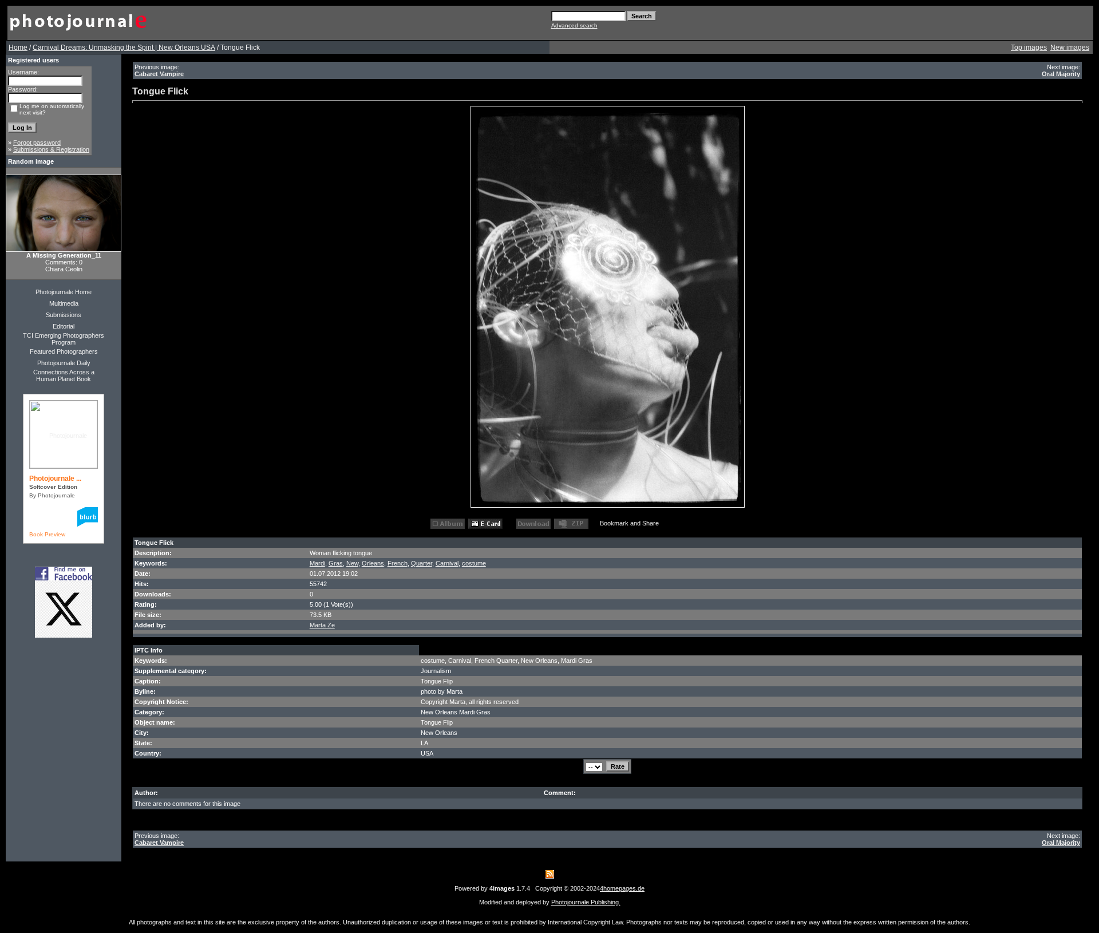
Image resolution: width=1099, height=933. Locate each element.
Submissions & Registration (51, 149)
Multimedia (63, 303)
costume (474, 563)
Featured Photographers (64, 351)
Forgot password (37, 142)
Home (18, 48)
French (398, 563)
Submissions (63, 314)
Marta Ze (322, 625)
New (352, 563)
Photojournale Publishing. (585, 902)
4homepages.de (622, 888)
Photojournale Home (63, 291)
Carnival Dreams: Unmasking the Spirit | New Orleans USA (124, 48)
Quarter (421, 563)
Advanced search (574, 25)
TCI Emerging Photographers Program (63, 339)
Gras (336, 563)
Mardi (317, 563)
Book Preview (47, 534)
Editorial (63, 326)
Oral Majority (1061, 73)
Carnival (447, 563)
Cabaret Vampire (159, 73)
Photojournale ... (55, 479)
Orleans (373, 563)
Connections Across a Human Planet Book (63, 375)
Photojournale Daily (63, 362)
